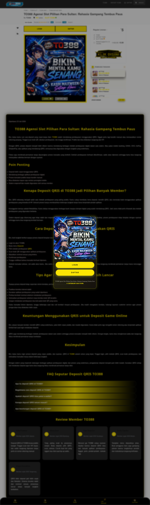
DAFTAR (75, 272)
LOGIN (75, 265)
